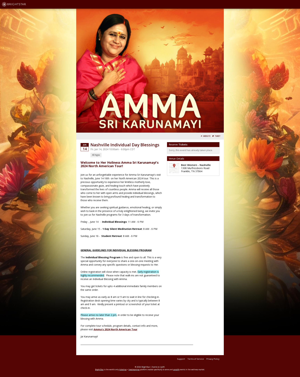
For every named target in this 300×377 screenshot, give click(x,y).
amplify (176, 369)
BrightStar (99, 369)
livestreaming (133, 369)
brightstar (19, 4)
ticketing (122, 369)
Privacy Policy (212, 359)
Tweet (217, 136)
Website (206, 136)
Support (181, 359)
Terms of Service (196, 359)
